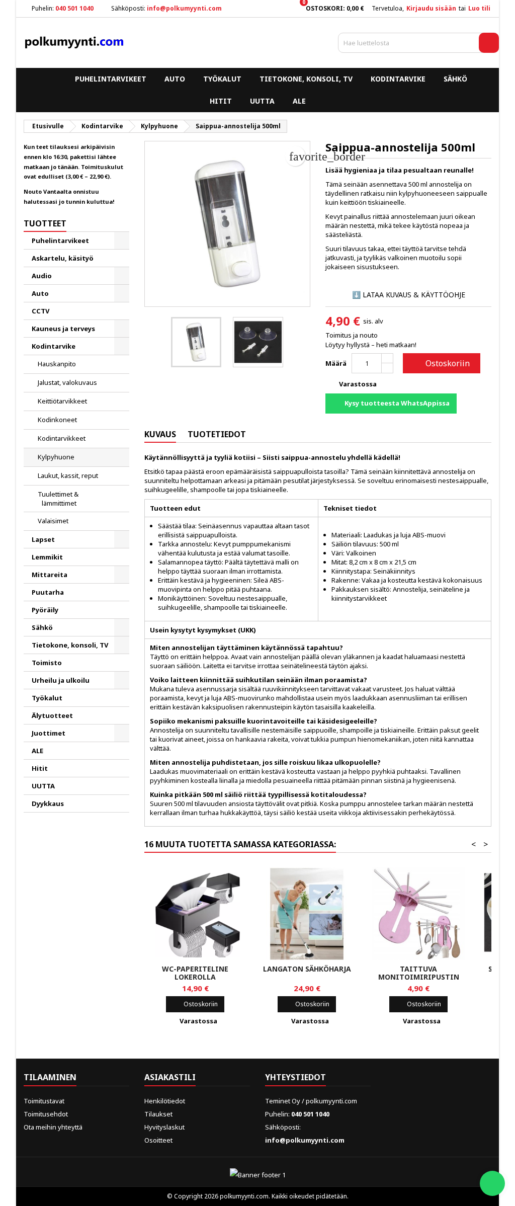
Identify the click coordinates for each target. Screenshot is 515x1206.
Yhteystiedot (295, 1077)
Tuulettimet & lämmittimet (58, 499)
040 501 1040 (74, 8)
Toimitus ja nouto (351, 335)
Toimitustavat (44, 1100)
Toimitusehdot (46, 1113)
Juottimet (48, 733)
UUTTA (262, 101)
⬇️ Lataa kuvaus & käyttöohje (408, 294)
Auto (174, 79)
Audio (42, 275)
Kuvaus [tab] (160, 434)
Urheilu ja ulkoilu (61, 680)
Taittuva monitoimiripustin (418, 973)
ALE (299, 101)
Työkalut (222, 79)
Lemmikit (47, 556)
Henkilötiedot (164, 1100)
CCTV (40, 310)
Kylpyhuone (56, 456)
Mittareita (49, 574)
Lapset (43, 539)
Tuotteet (45, 223)
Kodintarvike (398, 79)
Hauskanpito (57, 363)
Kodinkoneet (57, 419)
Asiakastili (170, 1077)
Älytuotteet (52, 715)
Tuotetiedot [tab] (217, 434)
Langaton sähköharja (307, 969)
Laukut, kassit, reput (68, 475)
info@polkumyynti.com (184, 8)
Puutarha (48, 592)
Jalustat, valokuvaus (67, 382)
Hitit (221, 101)
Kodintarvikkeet (61, 438)
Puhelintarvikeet (110, 79)
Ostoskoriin (440, 363)
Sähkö (455, 79)
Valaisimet (53, 520)
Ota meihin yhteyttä (53, 1127)
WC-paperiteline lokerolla (195, 973)
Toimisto (47, 662)
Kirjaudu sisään (431, 8)
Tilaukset (158, 1113)
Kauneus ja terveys (63, 328)
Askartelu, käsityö (63, 258)
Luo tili (479, 8)
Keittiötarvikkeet (62, 401)
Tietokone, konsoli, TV (306, 79)
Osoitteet (158, 1140)
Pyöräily (45, 609)
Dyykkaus (48, 803)
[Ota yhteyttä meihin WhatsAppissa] (492, 1183)
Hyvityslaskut (164, 1127)
